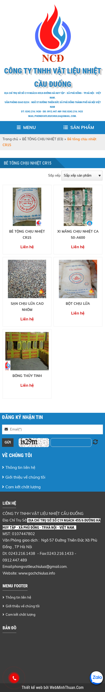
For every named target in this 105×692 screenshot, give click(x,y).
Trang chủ (10, 139)
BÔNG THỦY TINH (27, 376)
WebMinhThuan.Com (67, 687)
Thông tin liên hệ (20, 467)
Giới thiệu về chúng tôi (25, 477)
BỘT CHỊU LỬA (78, 303)
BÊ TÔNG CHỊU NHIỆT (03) (42, 139)
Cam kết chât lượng (23, 486)
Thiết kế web (33, 687)
